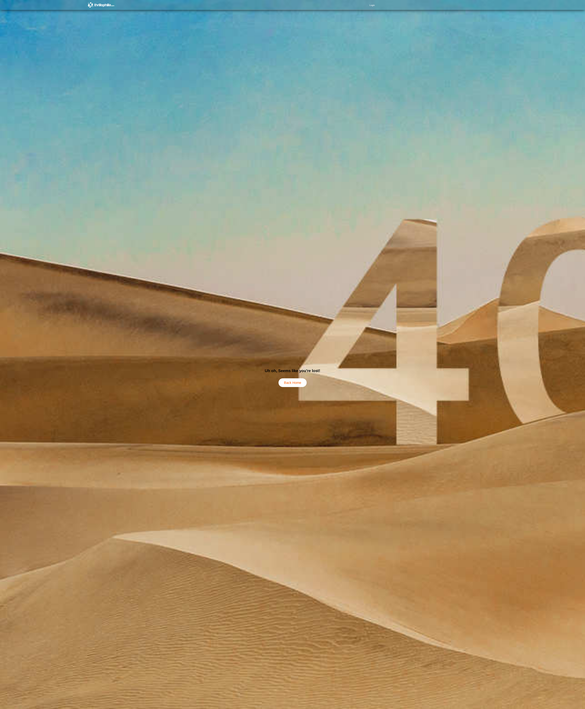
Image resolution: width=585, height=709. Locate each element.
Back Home (292, 383)
